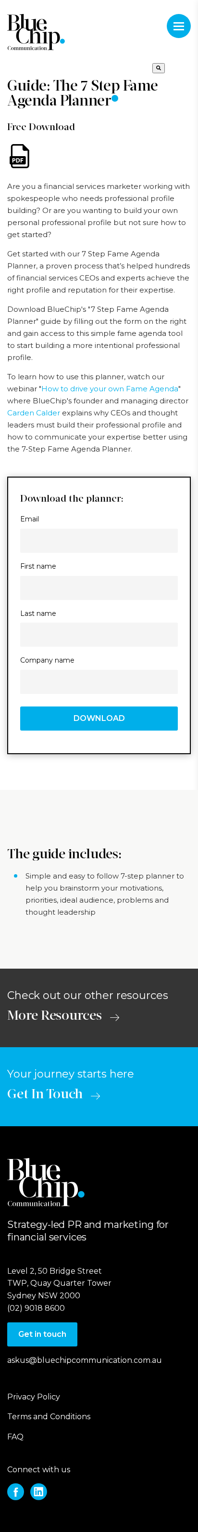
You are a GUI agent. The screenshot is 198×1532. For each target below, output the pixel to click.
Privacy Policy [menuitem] (33, 1396)
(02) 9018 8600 (36, 1308)
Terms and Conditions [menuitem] (48, 1416)
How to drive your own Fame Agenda (109, 388)
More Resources (54, 1016)
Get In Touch (45, 1095)
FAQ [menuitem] (15, 1436)
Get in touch (42, 1334)
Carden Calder (33, 412)
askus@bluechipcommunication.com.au (84, 1360)
